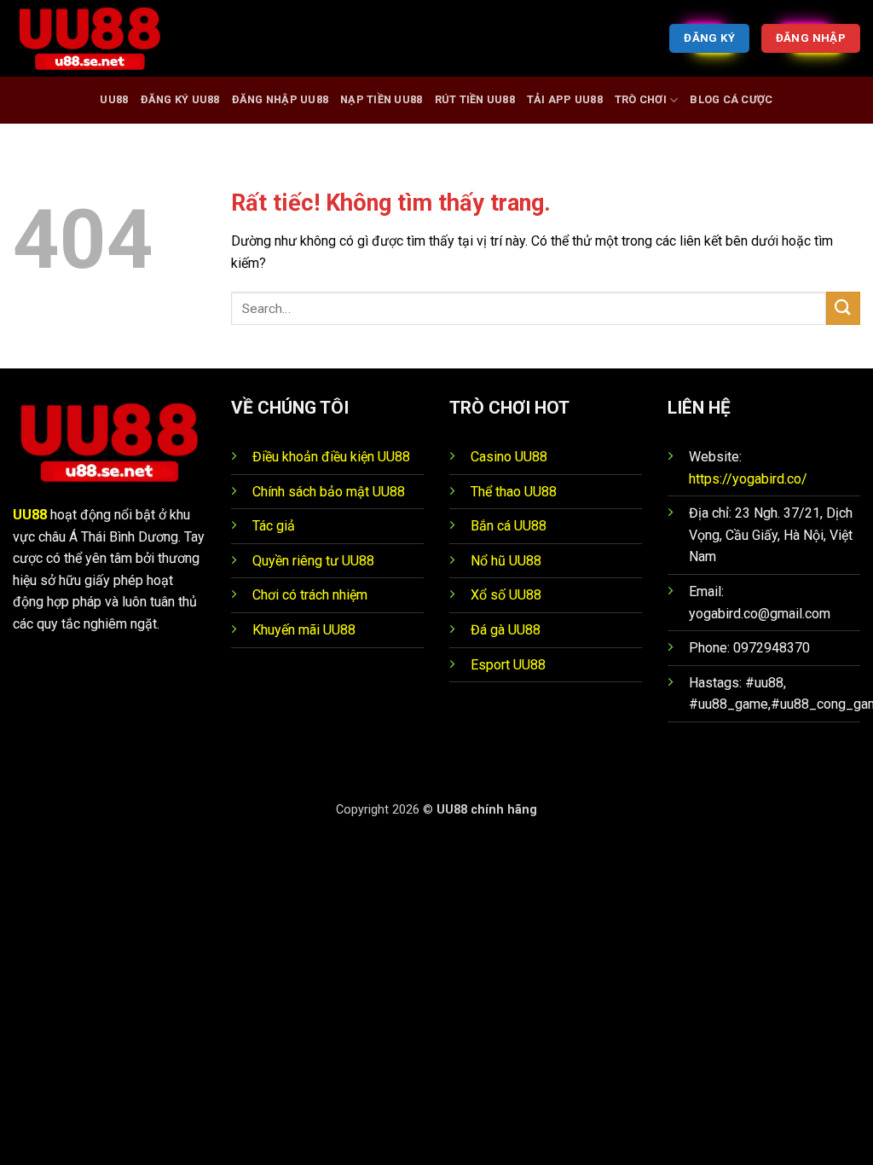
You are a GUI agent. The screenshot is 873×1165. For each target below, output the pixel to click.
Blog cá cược (731, 99)
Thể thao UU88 (514, 492)
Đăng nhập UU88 (280, 99)
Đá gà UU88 (506, 630)
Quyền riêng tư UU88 (313, 561)
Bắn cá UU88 (508, 526)
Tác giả (273, 526)
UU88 (114, 99)
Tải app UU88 (565, 99)
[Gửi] (843, 308)
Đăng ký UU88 (180, 99)
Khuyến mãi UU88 (304, 630)
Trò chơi (641, 99)
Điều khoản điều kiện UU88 (331, 457)
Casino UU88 (509, 457)
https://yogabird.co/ (748, 479)
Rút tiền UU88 (475, 99)
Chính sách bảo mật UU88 (328, 492)
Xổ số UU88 (506, 595)
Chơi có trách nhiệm (309, 595)
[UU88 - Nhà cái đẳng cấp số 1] (98, 38)
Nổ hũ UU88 (506, 561)
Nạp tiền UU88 (381, 99)
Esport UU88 (508, 665)
